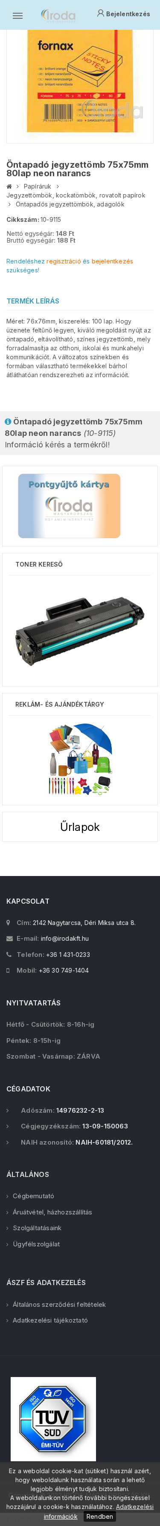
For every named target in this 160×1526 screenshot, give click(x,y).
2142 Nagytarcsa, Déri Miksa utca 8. (84, 922)
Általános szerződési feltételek (59, 1304)
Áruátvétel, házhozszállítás (52, 1212)
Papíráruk (38, 186)
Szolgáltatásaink (37, 1228)
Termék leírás (33, 301)
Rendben (100, 1516)
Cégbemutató (33, 1196)
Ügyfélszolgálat (36, 1244)
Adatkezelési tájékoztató (50, 1320)
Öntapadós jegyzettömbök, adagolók (70, 204)
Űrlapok (80, 826)
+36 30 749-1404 (64, 970)
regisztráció (64, 261)
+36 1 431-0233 (68, 954)
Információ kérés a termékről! (74, 433)
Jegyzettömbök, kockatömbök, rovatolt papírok (75, 195)
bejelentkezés (113, 261)
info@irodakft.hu (65, 938)
